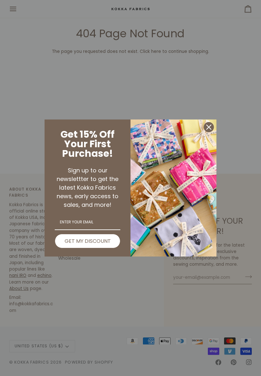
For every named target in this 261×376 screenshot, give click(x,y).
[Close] (208, 127)
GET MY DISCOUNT (88, 241)
